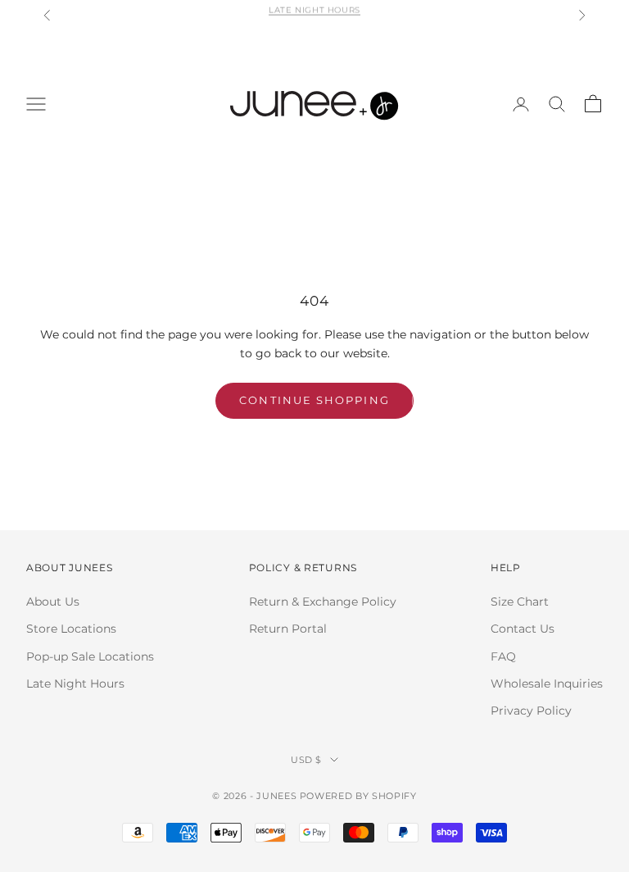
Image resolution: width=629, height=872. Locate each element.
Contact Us (522, 628)
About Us (52, 601)
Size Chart (520, 601)
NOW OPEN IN (314, 20)
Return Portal (288, 628)
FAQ (503, 656)
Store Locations (71, 628)
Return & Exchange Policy (322, 601)
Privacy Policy (531, 710)
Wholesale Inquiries (547, 683)
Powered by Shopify (358, 796)
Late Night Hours (75, 683)
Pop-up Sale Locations (90, 656)
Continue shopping (314, 399)
